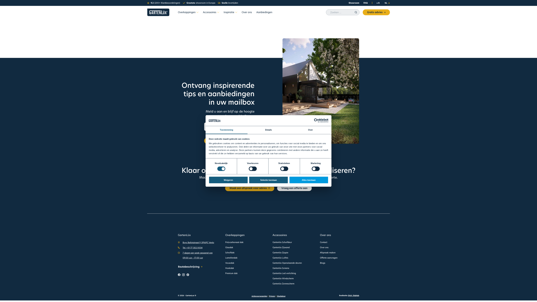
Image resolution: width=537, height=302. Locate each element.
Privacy (272, 296)
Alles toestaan (309, 180)
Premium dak (231, 273)
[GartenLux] (158, 12)
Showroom (354, 3)
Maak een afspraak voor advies (248, 188)
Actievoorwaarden (259, 296)
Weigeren (228, 180)
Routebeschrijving (188, 266)
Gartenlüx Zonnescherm (283, 283)
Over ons (247, 12)
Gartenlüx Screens (281, 268)
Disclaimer (281, 296)
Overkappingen (187, 12)
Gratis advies (375, 12)
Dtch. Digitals (353, 295)
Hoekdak (229, 268)
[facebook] (179, 275)
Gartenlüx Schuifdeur (282, 242)
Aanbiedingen (264, 12)
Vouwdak (229, 263)
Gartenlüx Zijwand (281, 247)
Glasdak (229, 247)
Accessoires (209, 12)
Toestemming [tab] (226, 130)
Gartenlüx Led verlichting (284, 273)
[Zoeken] (356, 12)
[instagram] (183, 275)
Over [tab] (310, 130)
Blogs (322, 263)
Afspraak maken (327, 252)
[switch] (253, 169)
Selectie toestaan (268, 180)
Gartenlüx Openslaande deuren (287, 263)
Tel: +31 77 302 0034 (192, 247)
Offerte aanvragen (328, 257)
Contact (323, 242)
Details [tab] (268, 130)
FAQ (365, 3)
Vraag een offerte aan (294, 188)
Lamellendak (231, 257)
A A (378, 3)
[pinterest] (188, 275)
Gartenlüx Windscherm (283, 278)
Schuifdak (230, 252)
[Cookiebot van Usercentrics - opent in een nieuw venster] (316, 120)
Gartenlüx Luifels (280, 257)
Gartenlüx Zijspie (280, 252)
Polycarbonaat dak (234, 242)
